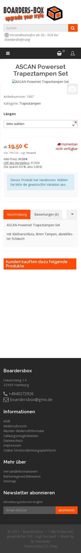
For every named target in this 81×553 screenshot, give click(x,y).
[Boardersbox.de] (40, 14)
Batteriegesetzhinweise (22, 476)
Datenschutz (13, 440)
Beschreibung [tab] (17, 214)
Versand (31, 152)
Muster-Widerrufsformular (23, 430)
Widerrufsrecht (15, 426)
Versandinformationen (20, 471)
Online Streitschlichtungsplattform (29, 450)
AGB (6, 421)
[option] (79, 306)
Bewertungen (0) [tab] (46, 214)
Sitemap (9, 481)
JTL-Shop (51, 546)
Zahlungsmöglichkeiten (20, 435)
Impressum (12, 445)
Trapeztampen (30, 103)
